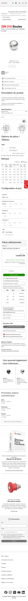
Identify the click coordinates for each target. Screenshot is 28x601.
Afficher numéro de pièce (18, 155)
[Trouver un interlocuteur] (26, 182)
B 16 (5, 225)
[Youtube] (19, 592)
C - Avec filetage (8, 232)
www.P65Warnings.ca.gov (9, 312)
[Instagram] (10, 592)
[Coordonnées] (26, 186)
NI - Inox (6, 197)
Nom (2, 522)
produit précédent (6, 19)
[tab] (10, 66)
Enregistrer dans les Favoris (12, 280)
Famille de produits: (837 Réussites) (18, 11)
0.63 (5, 204)
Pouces (25, 162)
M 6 (15, 213)
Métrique (18, 162)
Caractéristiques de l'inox (10, 88)
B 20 (11, 225)
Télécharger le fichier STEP (15, 326)
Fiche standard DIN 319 (10, 78)
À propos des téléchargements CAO (13, 336)
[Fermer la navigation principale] (25, 3)
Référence (4, 245)
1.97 (10, 206)
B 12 (20, 222)
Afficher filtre (6, 155)
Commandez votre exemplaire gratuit (14, 470)
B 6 (5, 222)
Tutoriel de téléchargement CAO (13, 334)
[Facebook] (6, 592)
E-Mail (2, 528)
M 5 (10, 213)
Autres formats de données (9, 330)
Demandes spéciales (6, 349)
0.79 (10, 204)
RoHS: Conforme (7, 315)
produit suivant (22, 19)
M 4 (5, 213)
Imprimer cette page (9, 81)
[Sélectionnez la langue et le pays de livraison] (15, 3)
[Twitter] (14, 592)
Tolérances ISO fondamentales (11, 85)
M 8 (20, 213)
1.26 (21, 204)
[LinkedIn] (23, 592)
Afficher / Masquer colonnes (18, 153)
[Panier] (19, 3)
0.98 (16, 204)
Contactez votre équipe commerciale (10, 350)
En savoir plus (14, 511)
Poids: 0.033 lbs (7, 317)
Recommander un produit (11, 283)
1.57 (5, 206)
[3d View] (24, 121)
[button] (12, 3)
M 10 (5, 216)
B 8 (10, 222)
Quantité (11, 271)
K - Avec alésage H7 (9, 234)
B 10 (15, 222)
